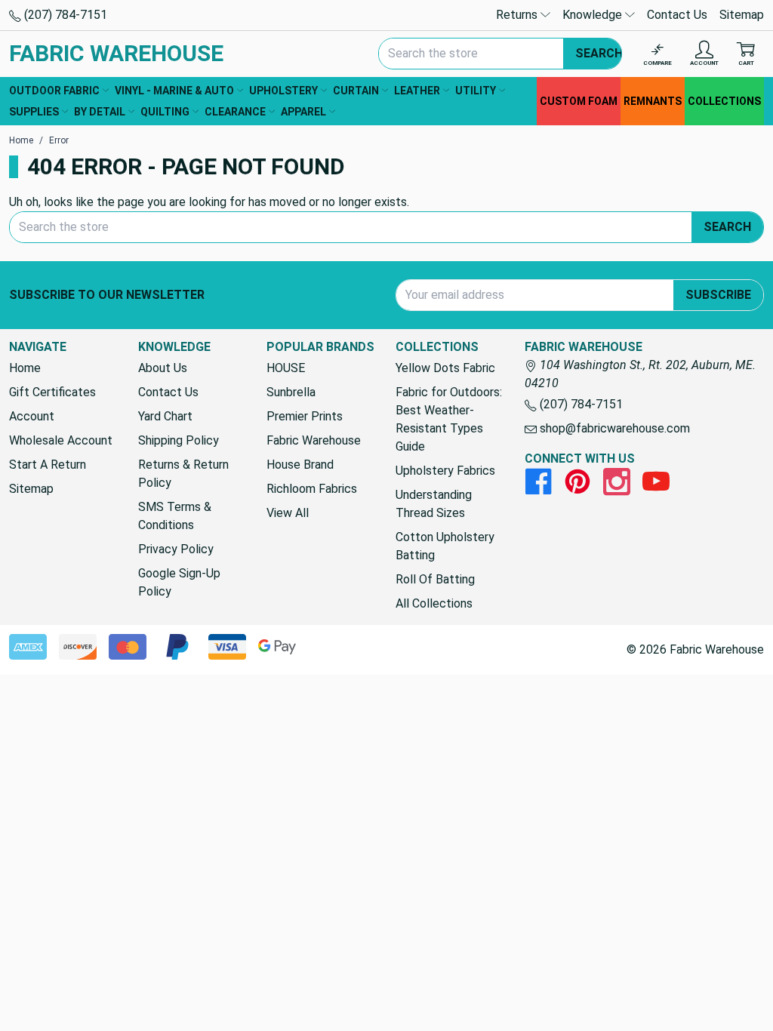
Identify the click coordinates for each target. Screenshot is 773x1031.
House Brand (300, 464)
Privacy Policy (176, 549)
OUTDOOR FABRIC (54, 91)
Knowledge (593, 15)
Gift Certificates (52, 392)
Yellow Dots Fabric (445, 368)
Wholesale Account (60, 440)
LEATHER (417, 91)
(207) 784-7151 (64, 15)
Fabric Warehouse (313, 440)
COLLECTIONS (724, 101)
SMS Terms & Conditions (174, 516)
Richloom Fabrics (311, 489)
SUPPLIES (34, 112)
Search (599, 53)
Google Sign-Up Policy (179, 582)
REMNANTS (653, 101)
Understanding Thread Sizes (434, 504)
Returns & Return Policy (183, 473)
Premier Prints (304, 416)
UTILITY (475, 91)
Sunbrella (291, 392)
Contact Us (677, 15)
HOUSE (285, 368)
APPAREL (303, 112)
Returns (518, 15)
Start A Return (47, 464)
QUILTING (164, 112)
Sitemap (741, 15)
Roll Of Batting (435, 579)
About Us (162, 368)
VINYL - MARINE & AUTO (174, 91)
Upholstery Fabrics (445, 470)
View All (287, 513)
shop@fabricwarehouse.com (613, 428)
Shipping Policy (178, 440)
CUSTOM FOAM (578, 101)
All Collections (434, 603)
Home (25, 368)
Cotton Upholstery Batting (445, 546)
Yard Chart (165, 416)
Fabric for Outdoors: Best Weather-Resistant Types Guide (449, 419)
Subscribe (718, 295)
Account (31, 416)
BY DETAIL (99, 112)
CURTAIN (356, 91)
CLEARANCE (235, 112)
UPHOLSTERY (283, 91)
